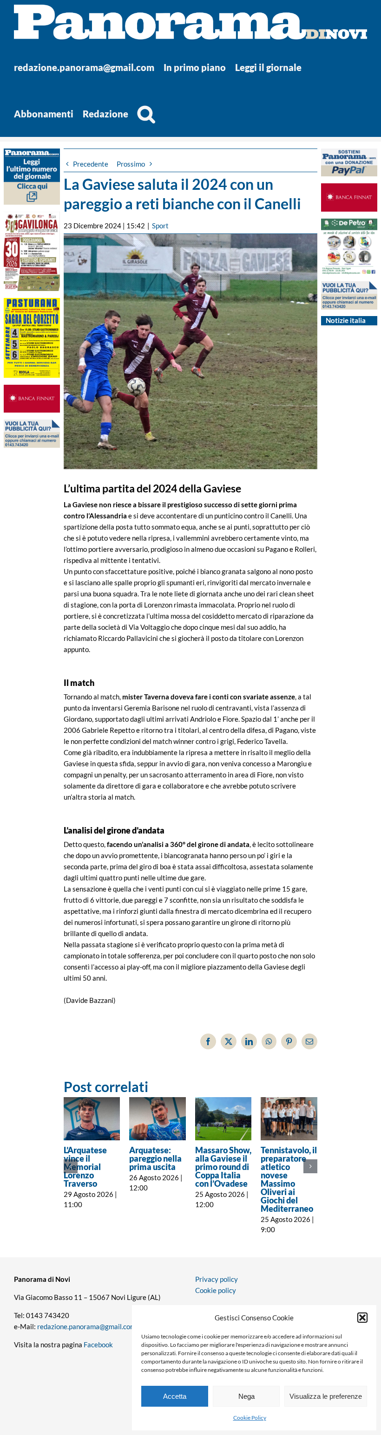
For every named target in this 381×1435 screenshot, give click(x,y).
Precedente (90, 164)
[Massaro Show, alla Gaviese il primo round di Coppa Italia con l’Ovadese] (223, 1118)
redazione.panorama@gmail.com (86, 1326)
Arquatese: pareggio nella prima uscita (155, 1158)
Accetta (174, 1396)
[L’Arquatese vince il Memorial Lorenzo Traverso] (92, 1118)
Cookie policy (215, 1290)
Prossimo (131, 164)
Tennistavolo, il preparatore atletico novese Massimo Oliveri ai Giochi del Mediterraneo (289, 1179)
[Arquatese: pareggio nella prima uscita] (157, 1118)
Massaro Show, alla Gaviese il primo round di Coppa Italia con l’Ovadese (223, 1167)
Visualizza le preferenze (325, 1396)
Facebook (98, 1344)
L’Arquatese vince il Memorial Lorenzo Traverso (85, 1167)
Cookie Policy (249, 1417)
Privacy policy (216, 1279)
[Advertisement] (32, 634)
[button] (362, 1317)
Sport (160, 225)
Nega (246, 1396)
